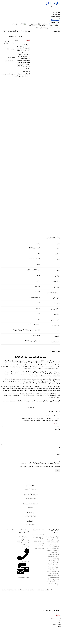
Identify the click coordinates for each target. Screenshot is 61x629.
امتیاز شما (57, 423)
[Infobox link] (30, 485)
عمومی (53, 27)
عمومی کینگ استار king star (42, 27)
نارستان (58, 27)
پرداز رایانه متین (32, 400)
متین (8, 48)
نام (59, 447)
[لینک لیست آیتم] (38, 542)
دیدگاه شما (57, 429)
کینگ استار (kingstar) (34, 247)
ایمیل (58, 454)
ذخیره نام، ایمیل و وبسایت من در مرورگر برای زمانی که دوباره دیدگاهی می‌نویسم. (40, 463)
